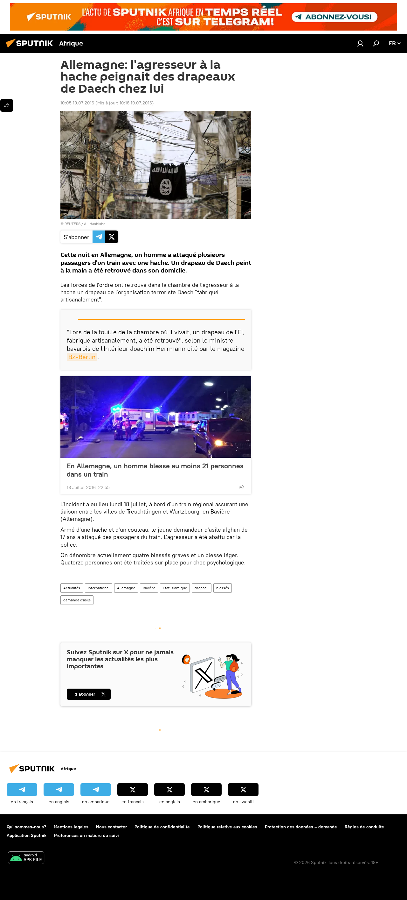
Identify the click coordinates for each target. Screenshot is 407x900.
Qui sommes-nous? (26, 827)
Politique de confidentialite (162, 827)
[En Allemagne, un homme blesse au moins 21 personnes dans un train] (155, 417)
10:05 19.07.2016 (77, 103)
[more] (241, 486)
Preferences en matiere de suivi (86, 835)
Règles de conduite (364, 827)
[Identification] (360, 43)
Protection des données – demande (301, 827)
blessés (222, 587)
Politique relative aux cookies (227, 827)
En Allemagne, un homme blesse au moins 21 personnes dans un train (155, 470)
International (98, 587)
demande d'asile (77, 600)
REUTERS (72, 223)
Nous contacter (111, 827)
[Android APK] (26, 858)
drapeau (202, 587)
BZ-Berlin (82, 357)
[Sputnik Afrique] (31, 49)
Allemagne (126, 587)
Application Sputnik (26, 835)
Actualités (71, 587)
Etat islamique (175, 587)
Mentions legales (71, 827)
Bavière (149, 587)
